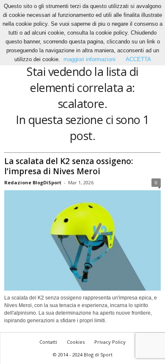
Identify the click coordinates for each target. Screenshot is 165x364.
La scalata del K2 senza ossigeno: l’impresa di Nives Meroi (68, 166)
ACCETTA (138, 59)
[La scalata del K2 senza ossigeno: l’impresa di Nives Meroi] (82, 240)
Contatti (48, 342)
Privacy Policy (110, 342)
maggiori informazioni (89, 59)
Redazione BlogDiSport (32, 182)
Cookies (76, 342)
